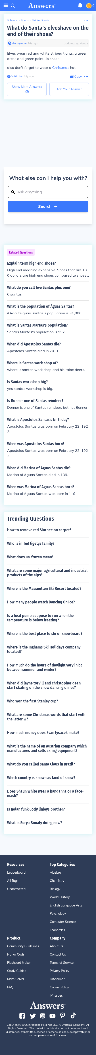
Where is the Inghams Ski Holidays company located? (43, 649)
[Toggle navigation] (6, 5)
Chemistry (57, 881)
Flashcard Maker (19, 963)
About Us (56, 946)
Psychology (58, 914)
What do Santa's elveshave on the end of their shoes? (48, 31)
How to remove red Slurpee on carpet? (39, 530)
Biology (55, 889)
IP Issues (56, 995)
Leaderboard (16, 873)
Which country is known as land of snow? (41, 777)
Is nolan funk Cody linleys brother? (36, 809)
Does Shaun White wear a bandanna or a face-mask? (45, 793)
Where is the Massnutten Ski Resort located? (44, 588)
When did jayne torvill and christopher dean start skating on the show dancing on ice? (44, 685)
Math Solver (15, 979)
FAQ (10, 987)
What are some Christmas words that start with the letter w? (46, 717)
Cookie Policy (59, 987)
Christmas (60, 67)
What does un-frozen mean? (30, 557)
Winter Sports (40, 20)
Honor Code (16, 954)
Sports (25, 20)
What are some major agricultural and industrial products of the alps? (47, 572)
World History (60, 897)
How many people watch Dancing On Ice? (41, 602)
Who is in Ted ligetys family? (30, 543)
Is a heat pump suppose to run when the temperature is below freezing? (40, 618)
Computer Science (63, 922)
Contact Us (58, 954)
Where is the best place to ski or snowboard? (44, 633)
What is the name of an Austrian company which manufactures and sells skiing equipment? (47, 748)
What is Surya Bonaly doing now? (34, 822)
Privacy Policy (59, 971)
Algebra (55, 873)
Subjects (12, 20)
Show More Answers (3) (27, 89)
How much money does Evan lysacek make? (43, 732)
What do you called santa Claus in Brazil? (41, 764)
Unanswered (16, 889)
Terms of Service (62, 963)
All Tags (12, 881)
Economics (57, 930)
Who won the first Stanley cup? (32, 701)
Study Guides (16, 971)
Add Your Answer (69, 89)
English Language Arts (66, 905)
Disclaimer (57, 979)
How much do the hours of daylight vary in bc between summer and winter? (44, 667)
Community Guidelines (23, 946)
